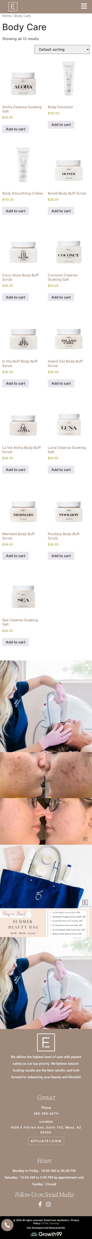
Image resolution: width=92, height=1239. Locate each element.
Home (7, 16)
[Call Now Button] (7, 1225)
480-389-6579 (46, 1113)
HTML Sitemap (50, 1223)
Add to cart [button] (15, 129)
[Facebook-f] (40, 1204)
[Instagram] (48, 1204)
